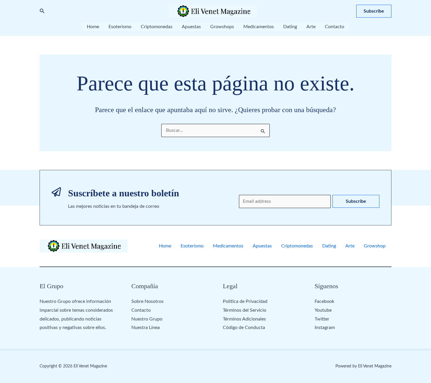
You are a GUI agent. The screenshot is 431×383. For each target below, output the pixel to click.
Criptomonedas (156, 26)
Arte (310, 26)
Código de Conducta (244, 327)
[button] (42, 11)
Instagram (325, 327)
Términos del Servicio (244, 310)
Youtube (323, 310)
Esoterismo (119, 26)
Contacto (334, 26)
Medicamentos (258, 26)
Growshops (222, 26)
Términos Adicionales (244, 319)
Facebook (324, 301)
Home (93, 26)
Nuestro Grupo (146, 319)
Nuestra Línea (145, 327)
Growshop (375, 246)
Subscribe (356, 201)
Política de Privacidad (245, 301)
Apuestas (191, 26)
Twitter (322, 319)
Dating (290, 26)
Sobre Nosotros (147, 301)
